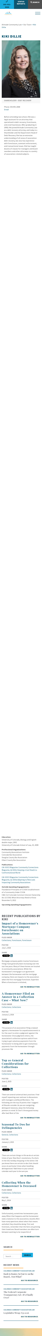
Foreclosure (16, 940)
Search (35, 2)
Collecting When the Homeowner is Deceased (19, 1184)
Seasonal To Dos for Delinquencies (16, 1126)
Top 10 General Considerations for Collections (15, 1063)
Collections (6, 940)
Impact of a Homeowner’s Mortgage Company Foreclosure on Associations (20, 928)
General (5, 1134)
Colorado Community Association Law (19, 1271)
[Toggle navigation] (37, 13)
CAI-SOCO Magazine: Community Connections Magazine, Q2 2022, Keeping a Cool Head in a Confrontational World (20, 870)
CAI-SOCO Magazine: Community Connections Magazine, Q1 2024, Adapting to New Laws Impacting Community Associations (20, 880)
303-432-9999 (7, 5)
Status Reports (21, 2)
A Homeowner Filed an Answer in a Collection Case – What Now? (18, 997)
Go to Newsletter (30, 987)
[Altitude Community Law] (7, 13)
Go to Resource (29, 1280)
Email (6, 109)
